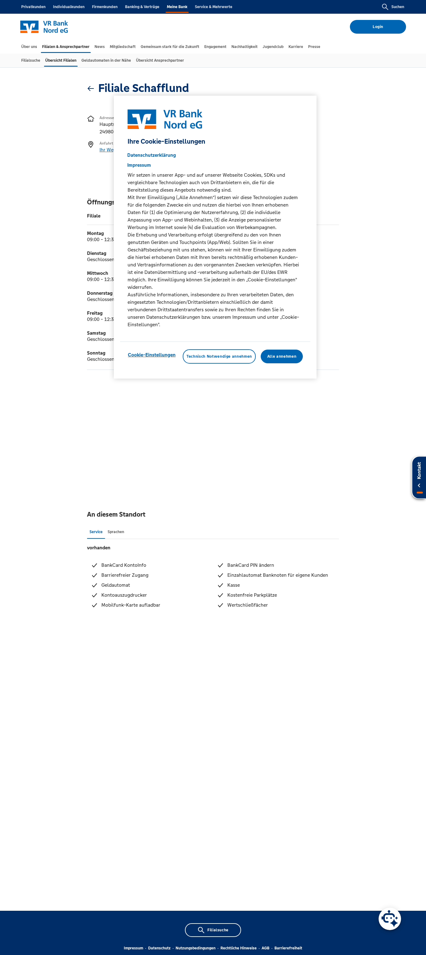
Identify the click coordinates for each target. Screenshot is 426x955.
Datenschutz (159, 948)
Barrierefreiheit (288, 948)
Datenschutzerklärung (151, 155)
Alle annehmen (281, 356)
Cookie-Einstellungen (152, 354)
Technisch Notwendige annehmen (219, 356)
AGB (265, 948)
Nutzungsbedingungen (195, 948)
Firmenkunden (105, 6)
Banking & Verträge (142, 6)
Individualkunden (69, 6)
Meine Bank (177, 6)
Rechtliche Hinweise (238, 948)
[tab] (29, 47)
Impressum (133, 948)
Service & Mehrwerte (213, 6)
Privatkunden (33, 6)
